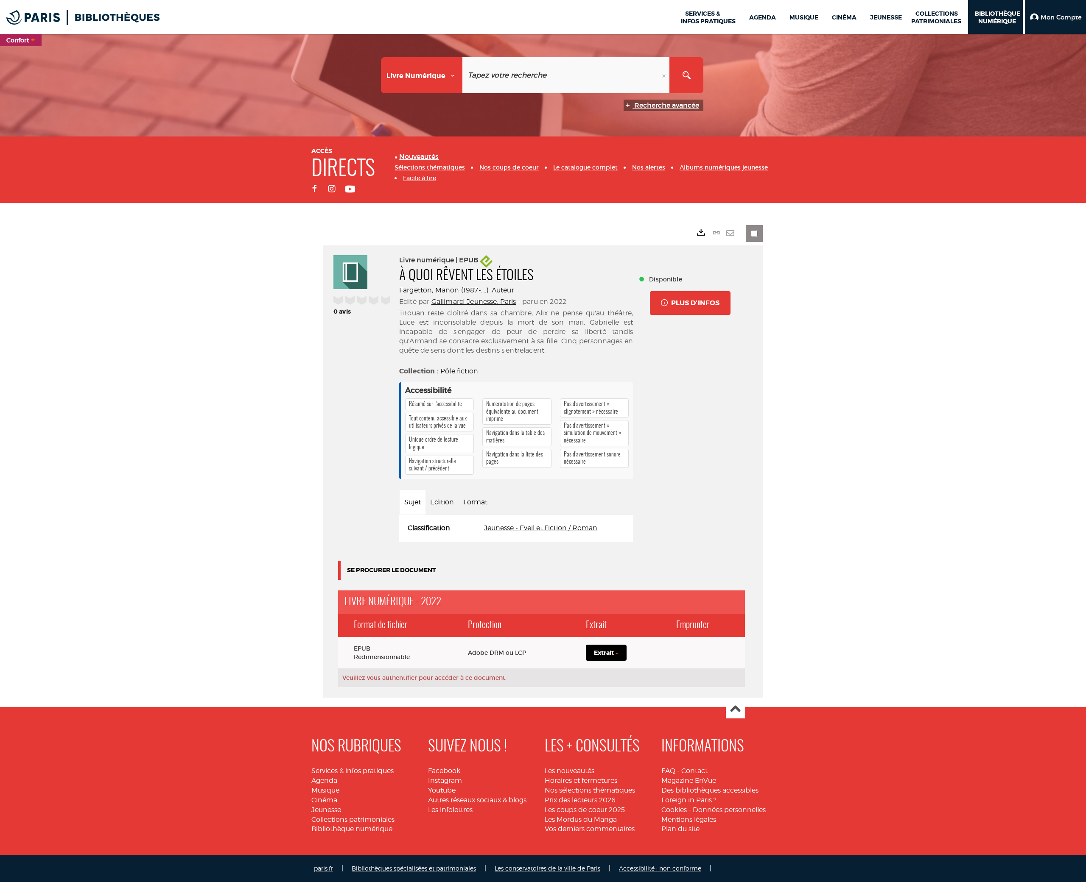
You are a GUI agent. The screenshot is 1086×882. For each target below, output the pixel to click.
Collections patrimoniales (353, 819)
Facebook (444, 771)
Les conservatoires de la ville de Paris (547, 868)
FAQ (668, 771)
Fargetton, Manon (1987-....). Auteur (456, 290)
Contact (694, 771)
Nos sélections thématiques (590, 790)
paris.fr (323, 868)
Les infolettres (450, 810)
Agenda (324, 780)
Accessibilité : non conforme (660, 868)
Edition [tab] (442, 502)
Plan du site (680, 829)
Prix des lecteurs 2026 (580, 800)
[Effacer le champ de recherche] (665, 75)
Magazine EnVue (688, 780)
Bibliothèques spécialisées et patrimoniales (414, 868)
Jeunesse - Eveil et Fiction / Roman (540, 528)
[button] (1055, 17)
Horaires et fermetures (581, 780)
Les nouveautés (569, 771)
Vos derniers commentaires (590, 829)
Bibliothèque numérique (351, 829)
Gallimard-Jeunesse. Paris (473, 302)
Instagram (445, 780)
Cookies (674, 810)
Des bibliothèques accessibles (710, 790)
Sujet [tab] (412, 502)
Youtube (442, 790)
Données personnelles (729, 810)
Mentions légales (688, 819)
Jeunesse (326, 810)
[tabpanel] (516, 528)
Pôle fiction (459, 371)
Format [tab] (475, 502)
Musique (325, 790)
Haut (735, 709)
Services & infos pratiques (352, 771)
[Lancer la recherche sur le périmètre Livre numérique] (686, 75)
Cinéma (324, 800)
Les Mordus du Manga (581, 819)
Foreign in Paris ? (689, 800)
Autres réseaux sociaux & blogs (477, 800)
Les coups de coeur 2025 (585, 810)
